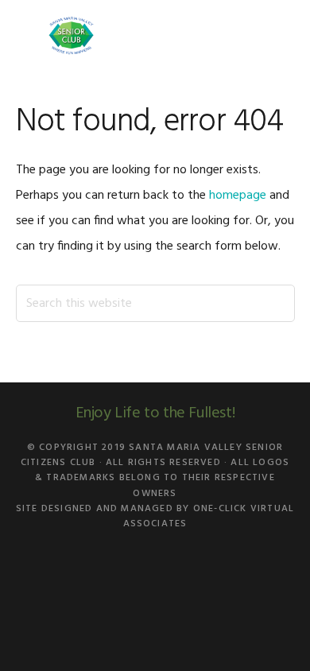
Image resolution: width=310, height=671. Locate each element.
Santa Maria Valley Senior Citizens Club (71, 36)
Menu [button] (274, 35)
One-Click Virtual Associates (209, 516)
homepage (237, 195)
